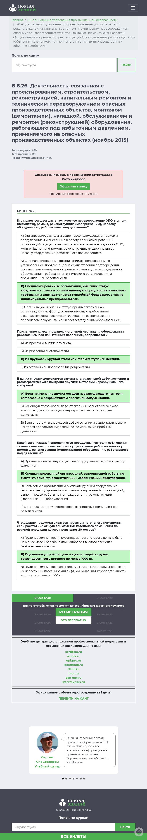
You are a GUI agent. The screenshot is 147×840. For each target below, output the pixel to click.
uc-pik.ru (73, 656)
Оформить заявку (73, 186)
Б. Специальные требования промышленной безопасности (72, 20)
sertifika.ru (73, 652)
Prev (32, 750)
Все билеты (73, 836)
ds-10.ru (73, 669)
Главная (17, 20)
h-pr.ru (73, 673)
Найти (126, 65)
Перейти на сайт (74, 698)
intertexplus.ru (73, 682)
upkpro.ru (73, 660)
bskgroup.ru (73, 665)
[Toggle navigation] (133, 7)
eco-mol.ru (74, 677)
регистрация (73, 612)
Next (115, 750)
